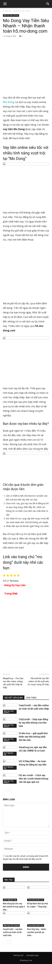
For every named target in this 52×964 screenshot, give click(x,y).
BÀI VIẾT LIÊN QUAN (14, 698)
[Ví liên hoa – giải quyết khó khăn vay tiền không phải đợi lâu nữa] (10, 737)
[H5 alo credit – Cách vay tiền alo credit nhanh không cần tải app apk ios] (10, 779)
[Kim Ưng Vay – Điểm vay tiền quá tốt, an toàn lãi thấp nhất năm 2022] (38, 919)
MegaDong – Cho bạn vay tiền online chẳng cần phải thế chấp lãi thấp (13, 683)
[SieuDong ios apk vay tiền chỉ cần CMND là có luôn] (10, 751)
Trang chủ (7, 11)
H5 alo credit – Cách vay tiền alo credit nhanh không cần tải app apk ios (33, 778)
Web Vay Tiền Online (22, 11)
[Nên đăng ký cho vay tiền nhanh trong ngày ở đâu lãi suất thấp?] (14, 893)
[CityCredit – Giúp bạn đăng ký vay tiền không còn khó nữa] (10, 723)
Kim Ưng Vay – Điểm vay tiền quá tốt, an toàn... (36, 932)
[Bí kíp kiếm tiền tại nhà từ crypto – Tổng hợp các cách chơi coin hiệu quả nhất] (38, 893)
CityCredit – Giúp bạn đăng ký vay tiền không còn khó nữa (33, 722)
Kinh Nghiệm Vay (8, 753)
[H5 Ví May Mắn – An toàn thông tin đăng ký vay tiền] (10, 765)
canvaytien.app (32, 955)
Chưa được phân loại (35, 900)
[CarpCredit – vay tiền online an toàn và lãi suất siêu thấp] (10, 709)
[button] (48, 4)
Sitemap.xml (18, 955)
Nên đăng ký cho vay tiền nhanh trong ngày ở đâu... (14, 906)
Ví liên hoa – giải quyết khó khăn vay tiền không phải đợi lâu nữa (33, 736)
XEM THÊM (31, 698)
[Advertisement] (26, 66)
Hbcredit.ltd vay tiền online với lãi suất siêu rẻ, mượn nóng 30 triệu (38, 681)
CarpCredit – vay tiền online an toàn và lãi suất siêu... (12, 932)
